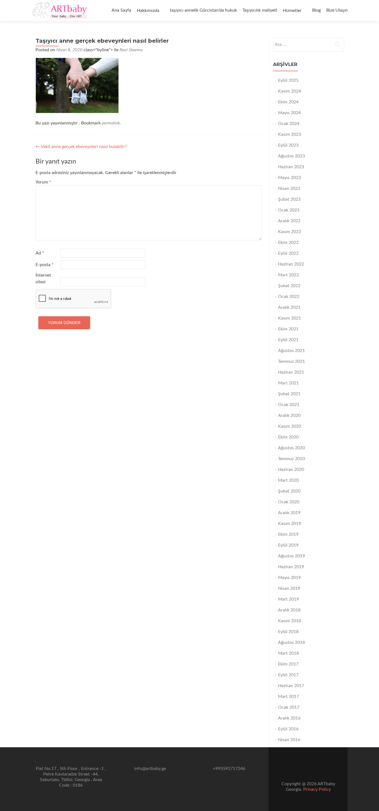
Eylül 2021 (288, 340)
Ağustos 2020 (291, 448)
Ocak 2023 (288, 210)
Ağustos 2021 (291, 350)
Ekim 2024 (288, 102)
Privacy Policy (317, 789)
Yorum (43, 182)
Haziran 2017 (291, 686)
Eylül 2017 (288, 675)
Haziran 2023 (291, 167)
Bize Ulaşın (337, 10)
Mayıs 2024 (289, 113)
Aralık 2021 (289, 307)
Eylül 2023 (288, 145)
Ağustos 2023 (291, 156)
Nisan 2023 (289, 188)
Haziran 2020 (291, 469)
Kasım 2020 (289, 426)
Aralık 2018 (289, 610)
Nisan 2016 (289, 740)
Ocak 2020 (288, 502)
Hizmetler (292, 10)
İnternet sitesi (43, 278)
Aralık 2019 (289, 513)
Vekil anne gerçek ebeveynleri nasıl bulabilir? (81, 146)
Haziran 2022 (291, 264)
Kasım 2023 (289, 134)
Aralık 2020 (289, 415)
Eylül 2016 (288, 729)
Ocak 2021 (288, 404)
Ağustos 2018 (291, 642)
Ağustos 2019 (291, 556)
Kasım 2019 (289, 523)
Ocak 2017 (288, 707)
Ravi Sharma (131, 50)
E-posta (45, 264)
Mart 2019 (288, 599)
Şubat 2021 (289, 394)
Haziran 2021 (291, 372)
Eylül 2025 (288, 80)
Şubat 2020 (289, 491)
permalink (111, 123)
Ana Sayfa (121, 10)
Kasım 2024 (289, 91)
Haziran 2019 (291, 567)
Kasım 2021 (289, 318)
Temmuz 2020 (291, 458)
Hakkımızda (148, 10)
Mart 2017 (288, 696)
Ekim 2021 (288, 329)
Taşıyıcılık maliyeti (259, 10)
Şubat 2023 (289, 199)
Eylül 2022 (288, 253)
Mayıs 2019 (289, 577)
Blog (316, 10)
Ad (40, 253)
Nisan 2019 (289, 588)
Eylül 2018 (288, 631)
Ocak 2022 (288, 296)
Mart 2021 (288, 383)
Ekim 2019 (288, 534)
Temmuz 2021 (291, 361)
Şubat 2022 (289, 286)
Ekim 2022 (288, 242)
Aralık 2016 (289, 718)
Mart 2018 (288, 653)
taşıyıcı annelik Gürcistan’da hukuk (203, 10)
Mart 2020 (288, 480)
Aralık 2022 (289, 221)
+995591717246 (229, 768)
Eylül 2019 (288, 545)
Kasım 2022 (289, 231)
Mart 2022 (288, 275)
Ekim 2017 (288, 664)
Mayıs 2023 (289, 177)
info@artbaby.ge (150, 768)
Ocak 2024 (288, 123)
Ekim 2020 (288, 437)
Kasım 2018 (289, 621)
